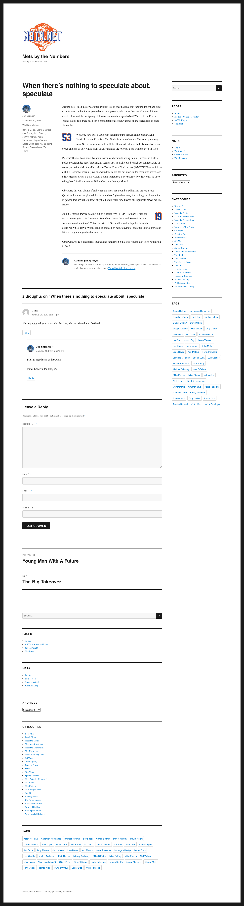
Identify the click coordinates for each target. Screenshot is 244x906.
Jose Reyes (72, 850)
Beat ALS (29, 733)
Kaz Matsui (87, 850)
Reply (26, 332)
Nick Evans (29, 861)
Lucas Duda (28, 143)
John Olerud (39, 133)
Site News (29, 772)
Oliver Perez (65, 861)
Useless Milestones (33, 803)
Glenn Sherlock (44, 129)
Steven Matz (36, 147)
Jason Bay (130, 844)
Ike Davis (88, 844)
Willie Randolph (93, 867)
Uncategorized (31, 796)
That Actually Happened (36, 779)
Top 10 (28, 792)
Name (27, 474)
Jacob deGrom (103, 844)
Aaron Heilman (31, 838)
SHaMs (28, 768)
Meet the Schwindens (34, 744)
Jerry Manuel (43, 850)
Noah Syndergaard (47, 861)
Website (28, 507)
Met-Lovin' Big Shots (34, 754)
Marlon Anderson (47, 856)
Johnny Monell (29, 136)
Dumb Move (30, 737)
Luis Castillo (29, 856)
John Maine (58, 850)
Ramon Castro (116, 861)
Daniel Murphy (120, 838)
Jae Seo (118, 844)
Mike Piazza (131, 856)
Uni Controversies (33, 799)
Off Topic (29, 758)
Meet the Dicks (32, 740)
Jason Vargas (145, 844)
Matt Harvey (64, 856)
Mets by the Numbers (46, 56)
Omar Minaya (80, 861)
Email (27, 490)
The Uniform (30, 786)
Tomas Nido (44, 867)
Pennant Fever (31, 765)
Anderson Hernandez (51, 838)
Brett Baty (88, 838)
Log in (28, 675)
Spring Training (32, 775)
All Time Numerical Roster (37, 644)
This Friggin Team (33, 789)
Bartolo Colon (28, 129)
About (28, 640)
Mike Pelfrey (115, 856)
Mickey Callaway (81, 856)
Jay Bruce (27, 133)
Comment (29, 423)
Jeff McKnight (31, 647)
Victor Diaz (77, 867)
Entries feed (30, 678)
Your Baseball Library (35, 813)
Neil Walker (40, 143)
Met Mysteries (31, 751)
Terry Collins (30, 867)
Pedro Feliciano (98, 861)
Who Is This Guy (32, 806)
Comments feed (32, 682)
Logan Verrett (40, 140)
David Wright (136, 838)
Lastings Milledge (122, 850)
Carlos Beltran (103, 838)
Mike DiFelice (99, 856)
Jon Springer (28, 115)
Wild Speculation (30, 125)
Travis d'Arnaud (61, 867)
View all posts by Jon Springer (121, 267)
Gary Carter (61, 844)
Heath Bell (76, 844)
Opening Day (31, 761)
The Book (29, 651)
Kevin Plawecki (103, 850)
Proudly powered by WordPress (58, 891)
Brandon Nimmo (72, 838)
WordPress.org (31, 685)
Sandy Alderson (133, 861)
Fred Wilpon (47, 844)
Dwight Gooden (31, 844)
